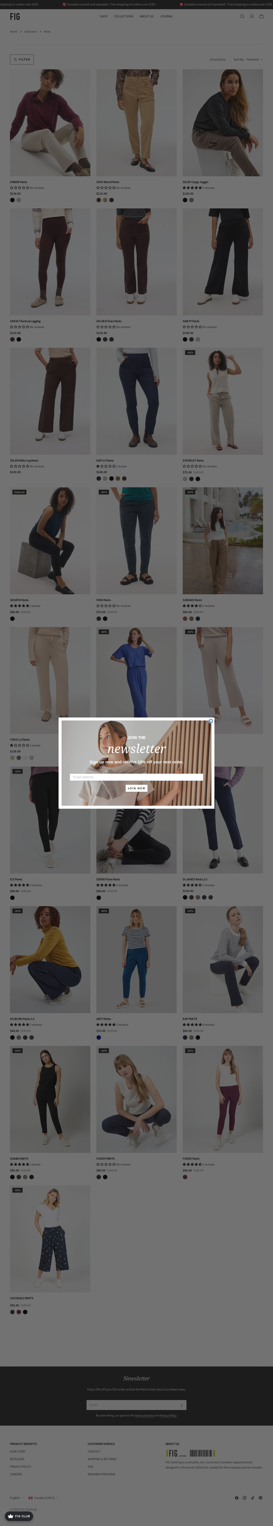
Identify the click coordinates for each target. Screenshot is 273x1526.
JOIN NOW (136, 788)
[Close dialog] (211, 721)
